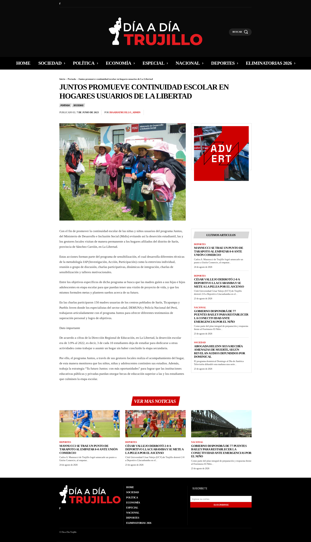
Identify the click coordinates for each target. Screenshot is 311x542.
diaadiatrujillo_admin (124, 112)
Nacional (200, 307)
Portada (72, 79)
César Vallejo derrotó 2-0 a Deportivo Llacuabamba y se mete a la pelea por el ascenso (219, 283)
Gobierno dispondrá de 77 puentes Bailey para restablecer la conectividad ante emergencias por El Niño (221, 316)
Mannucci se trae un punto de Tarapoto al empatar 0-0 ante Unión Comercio (218, 251)
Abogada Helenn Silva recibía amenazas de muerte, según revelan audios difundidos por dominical (219, 352)
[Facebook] (60, 4)
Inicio (62, 79)
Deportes (200, 244)
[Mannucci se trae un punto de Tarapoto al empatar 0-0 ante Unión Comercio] (89, 423)
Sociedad (78, 105)
